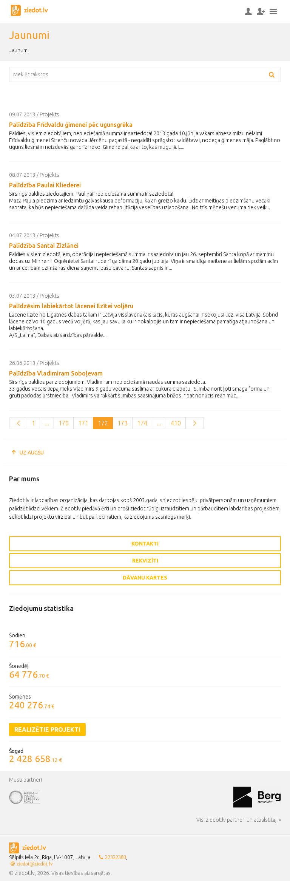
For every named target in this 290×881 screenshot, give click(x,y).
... (47, 423)
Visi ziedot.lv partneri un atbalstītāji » (238, 820)
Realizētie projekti (47, 729)
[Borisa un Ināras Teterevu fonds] (121, 796)
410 (176, 423)
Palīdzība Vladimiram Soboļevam (56, 373)
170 (64, 423)
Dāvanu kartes (145, 578)
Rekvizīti (145, 561)
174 (142, 423)
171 (83, 423)
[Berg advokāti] (257, 796)
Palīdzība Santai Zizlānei (44, 245)
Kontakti (145, 544)
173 (122, 423)
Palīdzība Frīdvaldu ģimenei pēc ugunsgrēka (71, 124)
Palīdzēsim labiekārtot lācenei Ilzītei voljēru (71, 306)
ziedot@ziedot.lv (35, 863)
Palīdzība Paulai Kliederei (45, 185)
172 (103, 423)
